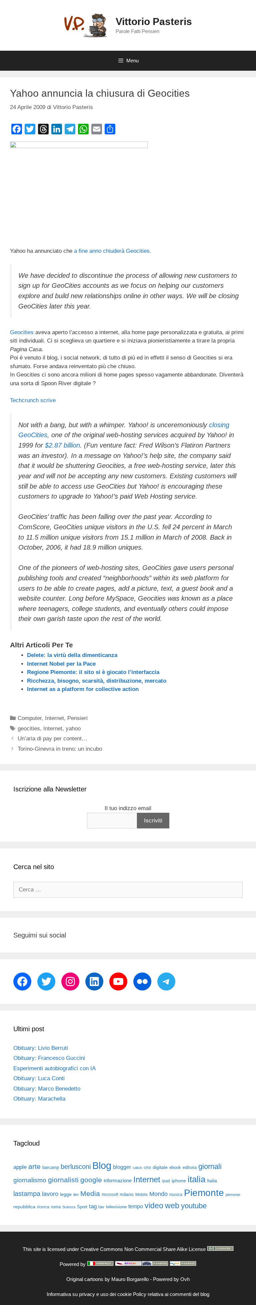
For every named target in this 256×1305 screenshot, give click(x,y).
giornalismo (29, 1180)
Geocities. (138, 251)
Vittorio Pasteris (154, 21)
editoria (190, 1167)
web (172, 1205)
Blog (101, 1165)
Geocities (22, 332)
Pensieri (77, 718)
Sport (82, 1206)
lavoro (50, 1194)
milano (127, 1194)
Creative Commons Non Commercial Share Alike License (143, 1249)
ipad (166, 1181)
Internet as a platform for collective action (83, 689)
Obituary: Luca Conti (39, 1078)
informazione (118, 1180)
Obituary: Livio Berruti (40, 1048)
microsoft (110, 1195)
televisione (116, 1206)
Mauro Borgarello (130, 1279)
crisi (147, 1167)
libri (76, 1195)
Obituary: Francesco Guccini (49, 1058)
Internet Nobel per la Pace (61, 664)
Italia (212, 1180)
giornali (210, 1166)
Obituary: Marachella (39, 1099)
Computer (30, 718)
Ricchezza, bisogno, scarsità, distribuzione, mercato (96, 681)
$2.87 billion (62, 445)
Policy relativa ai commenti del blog (171, 1294)
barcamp (50, 1167)
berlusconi (76, 1166)
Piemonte (204, 1193)
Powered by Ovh (171, 1279)
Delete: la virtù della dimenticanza (72, 655)
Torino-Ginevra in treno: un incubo (60, 749)
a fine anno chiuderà (99, 251)
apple (20, 1167)
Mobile (141, 1194)
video (154, 1205)
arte (34, 1167)
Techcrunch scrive (33, 400)
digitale (160, 1167)
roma (56, 1206)
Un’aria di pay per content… (52, 738)
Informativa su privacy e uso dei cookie (89, 1294)
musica (175, 1194)
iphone (179, 1180)
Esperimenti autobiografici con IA (54, 1068)
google (91, 1180)
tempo (135, 1206)
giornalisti (63, 1180)
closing (219, 425)
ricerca (43, 1207)
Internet (54, 718)
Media (90, 1193)
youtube (194, 1206)
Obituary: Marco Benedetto (46, 1089)
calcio (137, 1168)
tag (93, 1206)
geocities (29, 728)
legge (66, 1194)
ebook (175, 1167)
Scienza (68, 1207)
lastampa (26, 1193)
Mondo (158, 1194)
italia (196, 1179)
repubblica (24, 1206)
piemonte (233, 1195)
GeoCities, (33, 435)
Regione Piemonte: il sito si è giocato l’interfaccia (93, 672)
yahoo (73, 728)
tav (101, 1206)
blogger (122, 1167)
